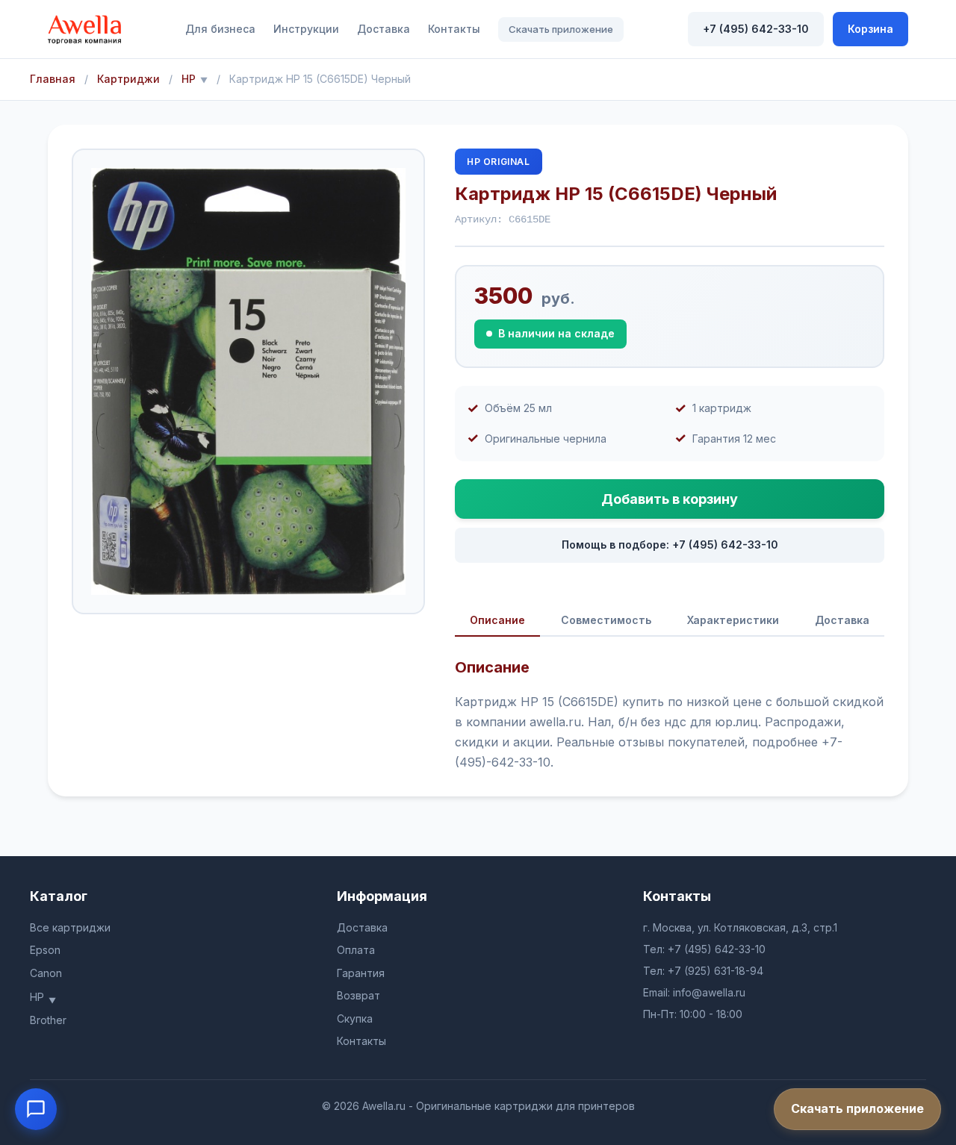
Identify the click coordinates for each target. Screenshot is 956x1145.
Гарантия (361, 973)
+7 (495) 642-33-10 (756, 28)
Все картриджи (70, 927)
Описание (497, 620)
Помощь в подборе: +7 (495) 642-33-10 (670, 544)
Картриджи (128, 78)
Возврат (358, 995)
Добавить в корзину (669, 499)
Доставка (383, 28)
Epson (45, 949)
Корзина (870, 28)
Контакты (454, 28)
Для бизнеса (220, 28)
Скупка (355, 1018)
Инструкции (306, 28)
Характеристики (733, 620)
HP (188, 78)
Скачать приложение (561, 29)
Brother (48, 1020)
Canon (46, 973)
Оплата (356, 949)
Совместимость (606, 620)
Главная (52, 78)
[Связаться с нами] (36, 1109)
